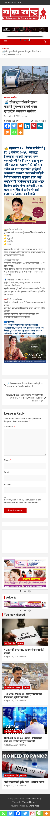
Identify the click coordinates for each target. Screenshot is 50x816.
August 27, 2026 (11, 745)
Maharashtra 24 (32, 798)
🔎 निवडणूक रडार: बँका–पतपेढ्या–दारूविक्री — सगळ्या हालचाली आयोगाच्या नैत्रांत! (25, 385)
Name (7, 460)
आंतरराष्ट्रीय (17, 731)
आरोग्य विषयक (9, 687)
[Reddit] (20, 126)
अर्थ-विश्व (8, 643)
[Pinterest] (34, 126)
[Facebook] (7, 126)
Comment (9, 426)
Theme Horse (28, 802)
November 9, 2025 (12, 116)
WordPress (34, 806)
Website (8, 484)
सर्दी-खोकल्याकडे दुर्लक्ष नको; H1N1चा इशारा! (24, 781)
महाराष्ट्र (7, 97)
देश (14, 643)
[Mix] (7, 132)
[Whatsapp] (14, 132)
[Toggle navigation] (5, 42)
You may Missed (14, 614)
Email (7, 472)
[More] (20, 132)
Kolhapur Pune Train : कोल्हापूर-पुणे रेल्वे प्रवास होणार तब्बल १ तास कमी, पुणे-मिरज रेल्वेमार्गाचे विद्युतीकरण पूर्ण (24, 398)
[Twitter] (14, 126)
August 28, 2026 (11, 657)
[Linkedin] (27, 126)
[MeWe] (40, 126)
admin (24, 116)
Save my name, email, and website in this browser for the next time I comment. (22, 501)
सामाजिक (14, 97)
